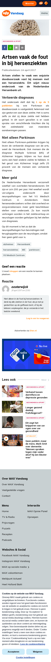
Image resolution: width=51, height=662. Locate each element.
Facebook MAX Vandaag (15, 555)
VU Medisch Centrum (14, 255)
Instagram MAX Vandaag (16, 561)
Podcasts (7, 539)
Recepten (7, 534)
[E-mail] (16, 47)
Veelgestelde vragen (13, 490)
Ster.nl (33, 330)
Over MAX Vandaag (13, 484)
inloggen (13, 271)
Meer (44, 379)
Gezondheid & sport (12, 41)
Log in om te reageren (37, 318)
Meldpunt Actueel (11, 578)
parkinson (34, 249)
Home (5, 511)
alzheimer (8, 244)
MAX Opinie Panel (37, 511)
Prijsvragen (8, 522)
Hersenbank (23, 244)
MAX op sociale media (14, 566)
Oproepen (32, 516)
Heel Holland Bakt (12, 584)
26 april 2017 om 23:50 (20, 290)
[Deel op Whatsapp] (10, 47)
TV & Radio (8, 516)
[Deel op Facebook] (4, 47)
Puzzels (6, 528)
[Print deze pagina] (22, 47)
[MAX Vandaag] (13, 13)
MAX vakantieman (12, 572)
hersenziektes (10, 249)
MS (23, 249)
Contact (6, 495)
